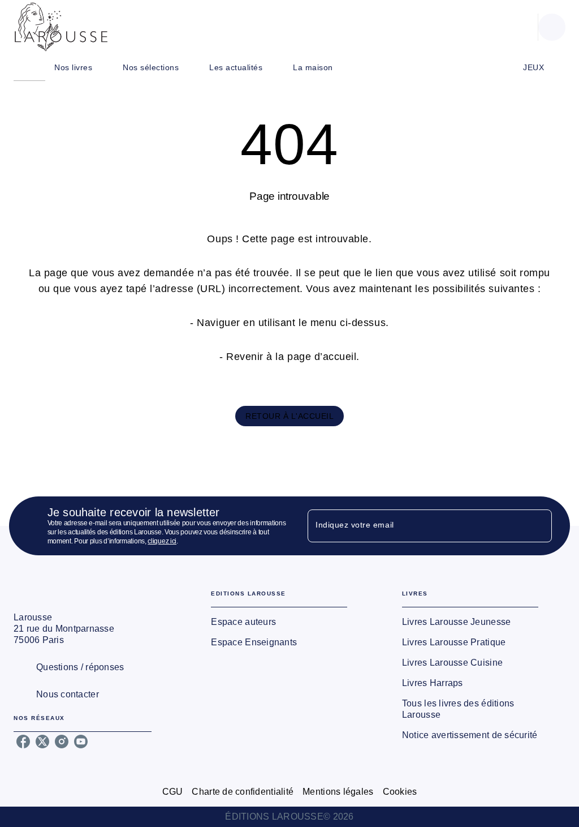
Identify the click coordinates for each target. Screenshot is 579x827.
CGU (172, 791)
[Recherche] (551, 27)
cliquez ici (162, 541)
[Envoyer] (538, 525)
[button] (289, 416)
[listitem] (23, 741)
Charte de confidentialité (242, 791)
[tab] (29, 67)
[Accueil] (61, 27)
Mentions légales (338, 791)
